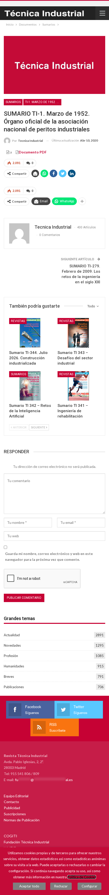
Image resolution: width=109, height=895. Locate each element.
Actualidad (12, 635)
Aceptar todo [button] (29, 886)
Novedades (12, 645)
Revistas (18, 321)
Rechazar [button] (61, 886)
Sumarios (13, 102)
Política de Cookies (81, 877)
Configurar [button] (89, 886)
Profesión (11, 656)
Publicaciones (14, 687)
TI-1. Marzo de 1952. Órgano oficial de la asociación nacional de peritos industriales (43, 102)
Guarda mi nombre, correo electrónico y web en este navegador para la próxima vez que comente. (49, 556)
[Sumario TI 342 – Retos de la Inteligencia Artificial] (30, 386)
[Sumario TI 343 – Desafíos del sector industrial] (79, 333)
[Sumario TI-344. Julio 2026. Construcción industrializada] (30, 333)
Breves (9, 676)
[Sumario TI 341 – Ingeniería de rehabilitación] (79, 386)
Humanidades (14, 666)
